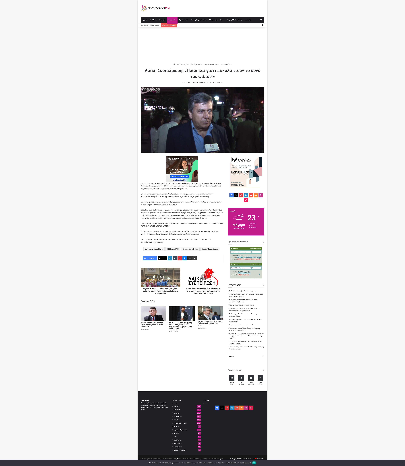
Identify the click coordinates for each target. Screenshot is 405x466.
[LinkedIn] (170, 258)
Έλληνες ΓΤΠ (173, 249)
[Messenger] (184, 258)
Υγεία (222, 20)
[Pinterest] (180, 258)
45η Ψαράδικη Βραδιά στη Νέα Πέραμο (241, 305)
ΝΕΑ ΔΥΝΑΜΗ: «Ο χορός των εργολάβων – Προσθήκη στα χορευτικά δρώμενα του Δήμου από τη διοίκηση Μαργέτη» (246, 336)
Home (177, 64)
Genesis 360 (260, 459)
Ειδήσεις (162, 20)
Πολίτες (176, 426)
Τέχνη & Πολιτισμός (234, 20)
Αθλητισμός (213, 20)
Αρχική (144, 20)
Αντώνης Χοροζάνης (154, 249)
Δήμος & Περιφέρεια (180, 430)
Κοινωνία (248, 20)
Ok (254, 463)
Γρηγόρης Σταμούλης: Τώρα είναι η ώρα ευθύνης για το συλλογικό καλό (210, 324)
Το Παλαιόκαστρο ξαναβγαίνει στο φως (242, 291)
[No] (402, 463)
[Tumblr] (175, 258)
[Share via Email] (189, 258)
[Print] (194, 258)
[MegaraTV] (156, 8)
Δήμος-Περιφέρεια (198, 20)
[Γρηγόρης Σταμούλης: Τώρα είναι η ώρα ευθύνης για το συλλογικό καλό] (210, 313)
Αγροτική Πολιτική (180, 450)
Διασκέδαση (178, 443)
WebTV (152, 20)
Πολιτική (171, 20)
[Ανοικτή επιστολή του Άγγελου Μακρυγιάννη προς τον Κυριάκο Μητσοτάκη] (153, 313)
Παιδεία (176, 433)
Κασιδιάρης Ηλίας (191, 249)
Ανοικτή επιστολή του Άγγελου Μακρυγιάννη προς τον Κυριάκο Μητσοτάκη (152, 325)
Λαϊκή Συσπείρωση (210, 249)
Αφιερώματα (183, 20)
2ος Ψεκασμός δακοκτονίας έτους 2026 (242, 325)
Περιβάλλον (178, 440)
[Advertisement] (202, 45)
